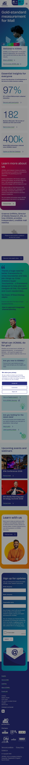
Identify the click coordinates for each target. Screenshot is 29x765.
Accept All (14, 383)
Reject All (14, 391)
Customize (14, 387)
